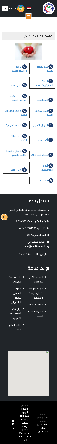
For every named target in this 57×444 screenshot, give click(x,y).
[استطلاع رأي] (13, 424)
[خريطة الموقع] (13, 427)
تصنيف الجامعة (35, 304)
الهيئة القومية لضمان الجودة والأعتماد (36, 293)
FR (14, 8)
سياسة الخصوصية (43, 416)
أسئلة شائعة (25, 254)
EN (10, 8)
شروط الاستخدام (43, 423)
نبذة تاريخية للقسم (45, 68)
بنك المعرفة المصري (15, 279)
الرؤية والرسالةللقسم (19, 68)
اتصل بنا (44, 180)
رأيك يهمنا (41, 254)
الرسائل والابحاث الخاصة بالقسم (16, 153)
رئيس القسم (16, 85)
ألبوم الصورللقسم (47, 167)
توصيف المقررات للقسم (16, 113)
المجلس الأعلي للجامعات (35, 279)
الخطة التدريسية (14, 125)
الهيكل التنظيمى (40, 125)
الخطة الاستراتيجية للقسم (44, 83)
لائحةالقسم (42, 100)
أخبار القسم (42, 140)
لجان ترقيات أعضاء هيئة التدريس (15, 313)
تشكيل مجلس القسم (43, 113)
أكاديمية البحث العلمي (35, 313)
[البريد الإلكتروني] (13, 420)
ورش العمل (16, 169)
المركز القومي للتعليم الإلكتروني (16, 295)
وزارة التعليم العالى (15, 327)
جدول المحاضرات (39, 155)
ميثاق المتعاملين (42, 430)
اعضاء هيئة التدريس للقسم (18, 98)
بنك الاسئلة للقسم (19, 138)
